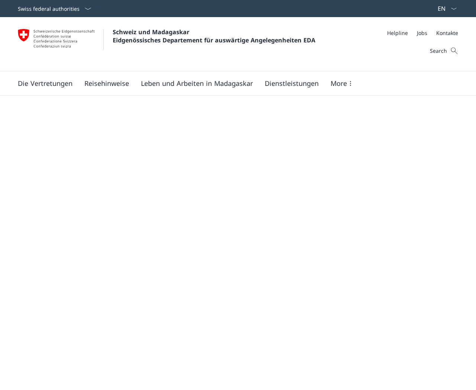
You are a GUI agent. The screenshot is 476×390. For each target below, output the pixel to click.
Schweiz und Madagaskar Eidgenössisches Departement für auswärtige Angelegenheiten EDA (214, 36)
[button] (45, 83)
